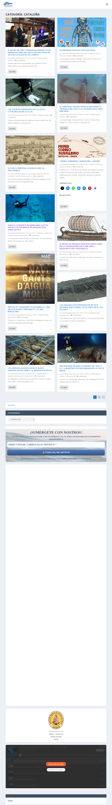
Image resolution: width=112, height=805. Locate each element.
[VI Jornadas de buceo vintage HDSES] (81, 32)
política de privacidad (69, 458)
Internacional (23, 235)
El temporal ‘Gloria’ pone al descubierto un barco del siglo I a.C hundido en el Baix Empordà (81, 108)
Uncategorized (27, 376)
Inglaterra (11, 376)
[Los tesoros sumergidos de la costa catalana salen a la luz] (30, 92)
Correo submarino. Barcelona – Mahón (80, 161)
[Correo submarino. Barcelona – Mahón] (81, 146)
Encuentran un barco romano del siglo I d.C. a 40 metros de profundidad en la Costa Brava (82, 368)
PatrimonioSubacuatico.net (18, 58)
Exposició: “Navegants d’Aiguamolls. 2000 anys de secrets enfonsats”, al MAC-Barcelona (29, 309)
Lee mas (12, 72)
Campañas (11, 176)
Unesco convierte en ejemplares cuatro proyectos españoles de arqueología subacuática (28, 227)
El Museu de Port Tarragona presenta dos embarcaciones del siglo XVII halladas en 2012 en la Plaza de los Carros (29, 52)
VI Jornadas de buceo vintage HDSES (77, 50)
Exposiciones (12, 317)
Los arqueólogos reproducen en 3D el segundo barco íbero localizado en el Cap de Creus (81, 307)
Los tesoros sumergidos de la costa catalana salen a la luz (26, 110)
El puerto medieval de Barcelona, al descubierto (26, 169)
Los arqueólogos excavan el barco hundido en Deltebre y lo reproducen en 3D (30, 369)
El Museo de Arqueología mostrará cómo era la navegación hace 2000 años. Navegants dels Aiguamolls (81, 246)
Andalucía (40, 233)
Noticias (10, 60)
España (45, 58)
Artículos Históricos (43, 174)
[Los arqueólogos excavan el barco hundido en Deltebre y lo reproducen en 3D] (30, 350)
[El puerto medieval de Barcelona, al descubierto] (30, 150)
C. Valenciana (47, 233)
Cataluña (39, 58)
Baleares (62, 167)
